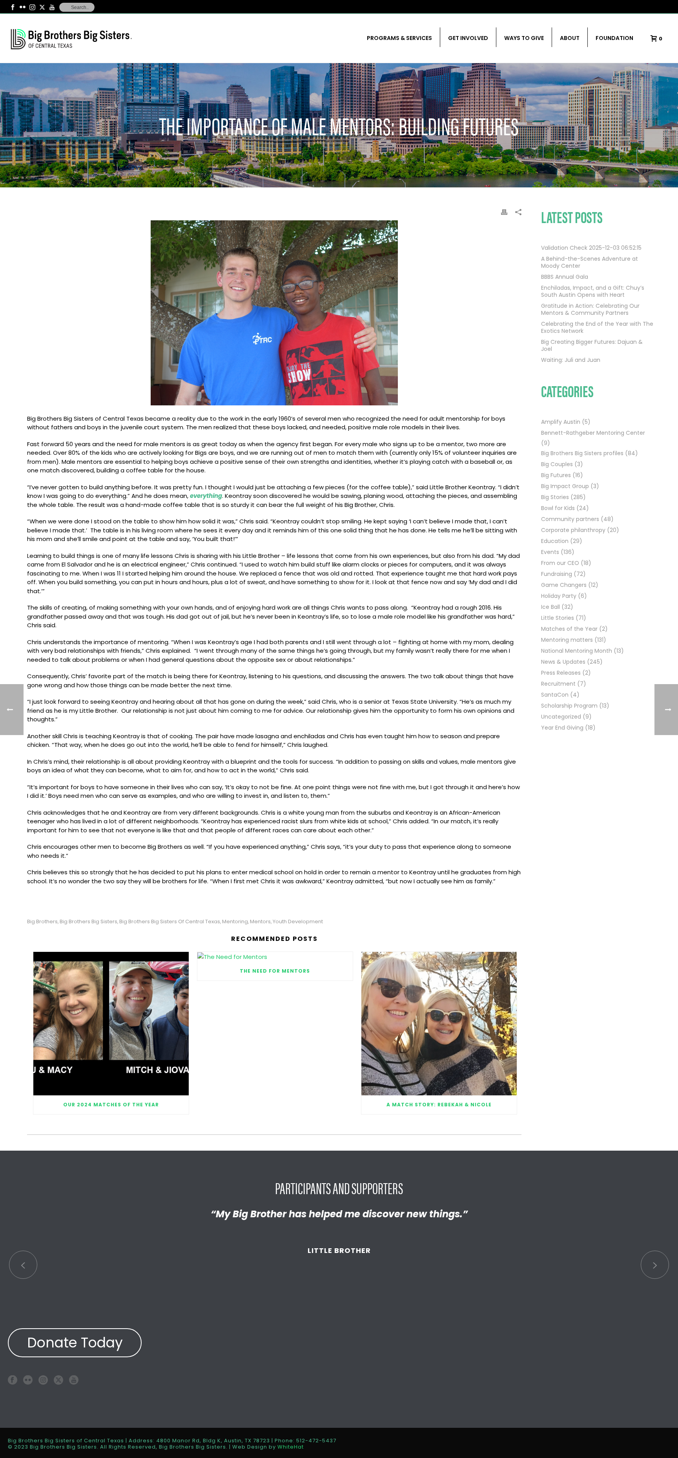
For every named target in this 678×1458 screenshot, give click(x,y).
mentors (260, 921)
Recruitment (558, 683)
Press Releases (561, 672)
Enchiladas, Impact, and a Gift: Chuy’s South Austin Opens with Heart (592, 291)
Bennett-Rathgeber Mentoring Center (593, 432)
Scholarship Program (569, 705)
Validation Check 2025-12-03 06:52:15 (591, 247)
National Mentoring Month (576, 650)
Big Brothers (42, 921)
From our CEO (560, 562)
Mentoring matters (567, 639)
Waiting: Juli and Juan (570, 359)
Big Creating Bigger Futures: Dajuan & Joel (592, 345)
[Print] (504, 211)
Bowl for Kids (558, 508)
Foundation (614, 38)
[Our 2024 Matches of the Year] (111, 1023)
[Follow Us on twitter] (58, 1380)
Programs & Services (399, 38)
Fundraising (556, 573)
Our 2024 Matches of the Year (111, 1104)
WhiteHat (290, 1447)
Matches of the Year (569, 628)
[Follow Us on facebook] (12, 1380)
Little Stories (557, 617)
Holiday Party (558, 595)
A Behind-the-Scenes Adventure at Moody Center (589, 262)
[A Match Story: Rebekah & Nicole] (439, 1023)
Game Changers (564, 584)
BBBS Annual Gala (564, 276)
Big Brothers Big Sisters (88, 921)
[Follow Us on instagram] (43, 1380)
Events (550, 552)
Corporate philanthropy (573, 530)
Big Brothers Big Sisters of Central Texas (169, 921)
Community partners (570, 519)
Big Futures (556, 475)
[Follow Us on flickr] (28, 1380)
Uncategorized (561, 716)
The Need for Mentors (275, 971)
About (570, 38)
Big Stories (555, 497)
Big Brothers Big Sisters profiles (582, 453)
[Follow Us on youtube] (73, 1380)
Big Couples (557, 464)
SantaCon (555, 694)
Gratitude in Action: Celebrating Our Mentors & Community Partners (590, 309)
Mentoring (235, 921)
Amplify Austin (560, 421)
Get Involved (468, 38)
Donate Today (75, 1342)
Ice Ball (550, 606)
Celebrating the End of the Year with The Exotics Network (597, 327)
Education (555, 541)
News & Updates (563, 661)
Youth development (298, 921)
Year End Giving (562, 727)
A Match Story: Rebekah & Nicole (439, 1104)
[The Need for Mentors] (275, 957)
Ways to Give (524, 38)
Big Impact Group (565, 486)
